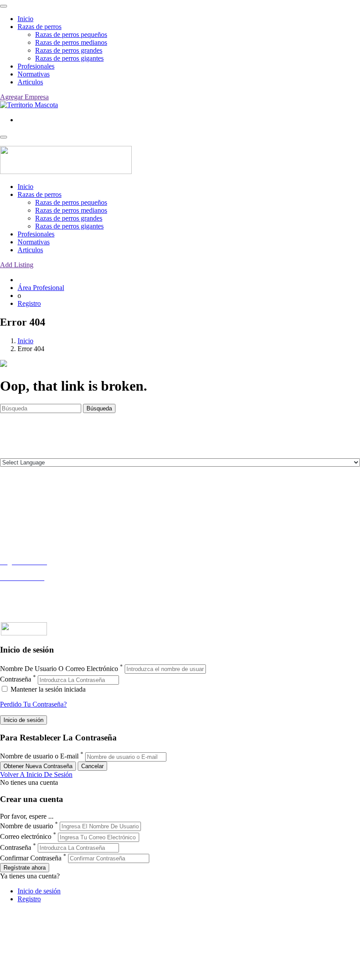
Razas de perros (39, 26)
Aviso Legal (17, 516)
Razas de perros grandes (68, 50)
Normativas (34, 74)
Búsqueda (99, 408)
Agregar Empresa (24, 97)
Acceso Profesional (27, 585)
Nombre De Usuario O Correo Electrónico (59, 668)
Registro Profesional (28, 569)
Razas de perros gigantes (69, 58)
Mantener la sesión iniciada (47, 689)
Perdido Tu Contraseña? (33, 704)
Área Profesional (41, 287)
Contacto (12, 500)
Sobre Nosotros (21, 508)
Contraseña (15, 679)
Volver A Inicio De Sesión (36, 774)
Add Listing (16, 264)
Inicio (25, 18)
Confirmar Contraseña (30, 858)
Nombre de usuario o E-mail (39, 756)
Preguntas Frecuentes (29, 593)
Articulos (30, 82)
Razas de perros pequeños (71, 34)
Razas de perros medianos (71, 42)
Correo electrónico (25, 837)
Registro (29, 303)
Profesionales (36, 66)
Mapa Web (15, 532)
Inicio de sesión (39, 891)
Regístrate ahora (25, 867)
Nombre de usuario (26, 826)
